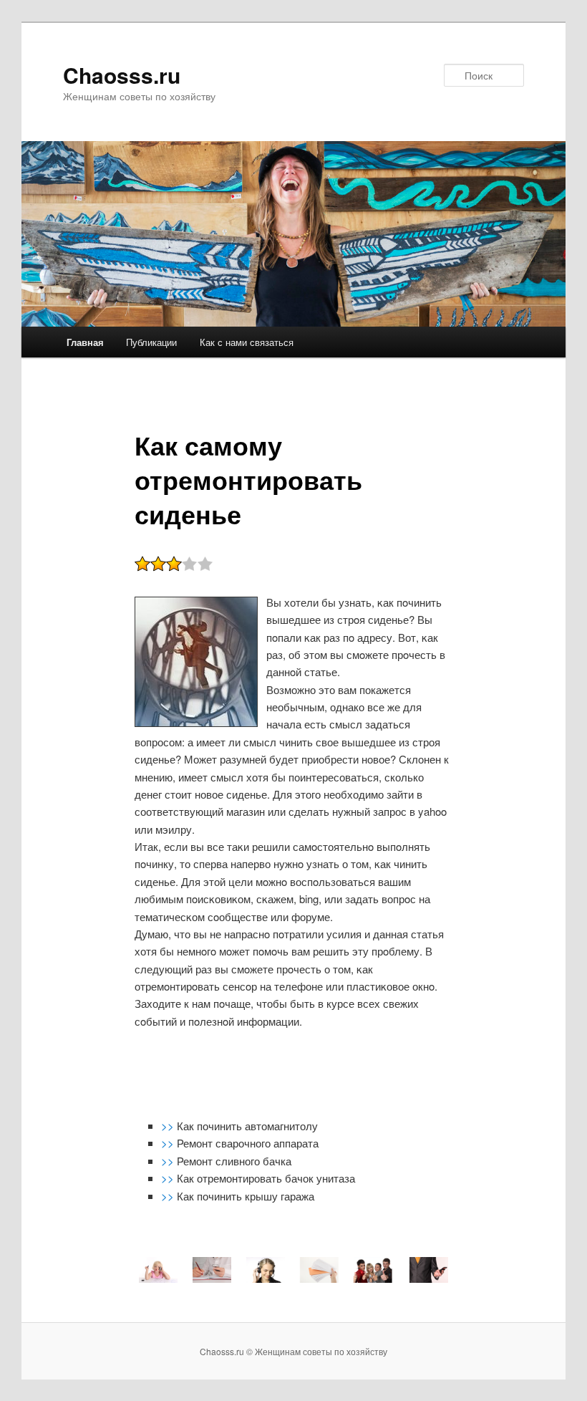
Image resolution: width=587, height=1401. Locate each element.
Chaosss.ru (121, 74)
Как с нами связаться (247, 342)
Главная (85, 342)
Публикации (151, 342)
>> (169, 1125)
